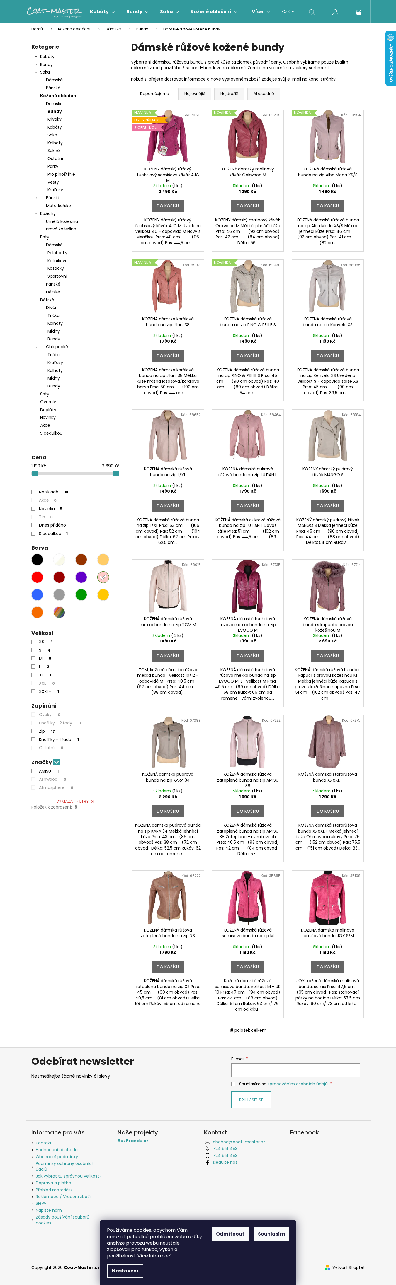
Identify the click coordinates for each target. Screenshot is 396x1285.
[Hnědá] (81, 559)
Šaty (44, 394)
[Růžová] (103, 577)
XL (45, 675)
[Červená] (37, 577)
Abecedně (264, 93)
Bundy (46, 64)
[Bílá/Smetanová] (59, 559)
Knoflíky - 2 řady (60, 723)
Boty (44, 237)
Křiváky (54, 119)
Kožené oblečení (59, 96)
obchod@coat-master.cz (239, 1142)
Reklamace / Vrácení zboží (63, 1196)
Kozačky (55, 268)
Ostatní (55, 158)
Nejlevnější (194, 93)
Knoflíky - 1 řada (59, 739)
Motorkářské (58, 206)
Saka (45, 72)
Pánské (53, 198)
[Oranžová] (37, 612)
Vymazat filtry (72, 801)
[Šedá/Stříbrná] (59, 595)
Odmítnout (230, 1234)
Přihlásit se (251, 1100)
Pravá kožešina (61, 229)
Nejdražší (229, 93)
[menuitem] (102, 11)
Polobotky (57, 253)
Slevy (41, 1203)
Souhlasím (271, 1234)
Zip (47, 731)
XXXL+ (49, 691)
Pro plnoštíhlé (61, 174)
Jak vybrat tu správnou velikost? (68, 1176)
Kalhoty (55, 143)
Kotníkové (57, 261)
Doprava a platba (53, 1183)
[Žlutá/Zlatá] (103, 595)
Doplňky (48, 410)
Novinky (48, 417)
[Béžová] (103, 559)
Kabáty (47, 56)
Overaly (48, 402)
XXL (47, 683)
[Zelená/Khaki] (81, 595)
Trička (53, 315)
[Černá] (37, 559)
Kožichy (48, 213)
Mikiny (53, 331)
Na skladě (53, 492)
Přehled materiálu (54, 1190)
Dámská (54, 80)
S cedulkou (51, 433)
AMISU (49, 771)
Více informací (154, 1255)
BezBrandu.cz (133, 1141)
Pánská (53, 88)
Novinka (50, 509)
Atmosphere (56, 787)
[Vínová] (59, 577)
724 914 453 (225, 1148)
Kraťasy (55, 190)
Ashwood (52, 779)
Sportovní (57, 276)
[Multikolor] (59, 612)
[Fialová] (81, 577)
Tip (46, 517)
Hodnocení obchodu (57, 1150)
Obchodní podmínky (57, 1157)
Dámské (54, 104)
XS (46, 642)
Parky (52, 166)
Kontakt (44, 1143)
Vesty (53, 182)
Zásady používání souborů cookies (62, 1220)
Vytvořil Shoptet (348, 1267)
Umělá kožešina (62, 221)
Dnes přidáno (55, 525)
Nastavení (125, 1270)
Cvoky (49, 714)
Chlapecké (57, 347)
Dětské (53, 292)
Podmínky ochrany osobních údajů (65, 1166)
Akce (45, 425)
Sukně (53, 150)
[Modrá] (37, 595)
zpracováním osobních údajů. (298, 1084)
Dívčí (51, 307)
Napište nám (49, 1210)
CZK (286, 11)
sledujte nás (225, 1162)
